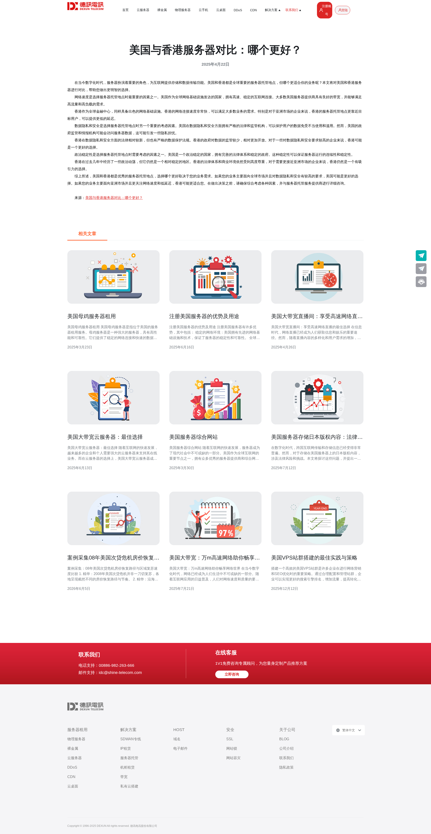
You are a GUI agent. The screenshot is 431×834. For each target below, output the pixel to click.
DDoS (238, 10)
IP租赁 (125, 748)
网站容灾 (233, 758)
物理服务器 (183, 10)
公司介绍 (286, 748)
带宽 (124, 777)
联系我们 (286, 758)
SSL (229, 739)
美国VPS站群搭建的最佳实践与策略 (314, 558)
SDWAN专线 (130, 739)
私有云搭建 (129, 786)
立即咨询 (232, 674)
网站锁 (231, 748)
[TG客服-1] (421, 255)
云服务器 (143, 10)
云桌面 (221, 10)
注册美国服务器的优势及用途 (204, 316)
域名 (176, 739)
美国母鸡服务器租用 (91, 316)
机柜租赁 (127, 767)
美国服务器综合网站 (193, 437)
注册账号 (326, 10)
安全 (230, 729)
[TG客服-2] (421, 268)
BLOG (284, 739)
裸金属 (162, 10)
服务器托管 (129, 758)
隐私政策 (286, 767)
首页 (125, 10)
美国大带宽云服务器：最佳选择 (105, 437)
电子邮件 (180, 748)
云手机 (203, 10)
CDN (253, 10)
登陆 (344, 10)
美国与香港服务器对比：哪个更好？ (114, 198)
